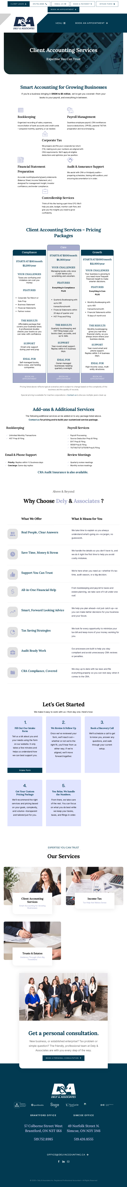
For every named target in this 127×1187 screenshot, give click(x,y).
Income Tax (95, 898)
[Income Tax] (94, 868)
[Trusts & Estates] (32, 923)
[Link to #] (12, 534)
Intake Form (25, 770)
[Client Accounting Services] (32, 868)
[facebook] (59, 1161)
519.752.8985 (43, 1139)
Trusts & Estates (32, 953)
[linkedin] (63, 1161)
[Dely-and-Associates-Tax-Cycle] (72, 1103)
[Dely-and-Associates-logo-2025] (24, 17)
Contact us (72, 395)
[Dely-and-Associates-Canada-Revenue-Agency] (107, 1103)
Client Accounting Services (32, 900)
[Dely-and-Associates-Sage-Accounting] (54, 1103)
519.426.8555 (83, 1139)
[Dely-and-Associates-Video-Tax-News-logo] (89, 1104)
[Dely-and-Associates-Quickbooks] (37, 1103)
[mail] (68, 1161)
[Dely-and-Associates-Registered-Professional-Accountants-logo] (20, 1103)
